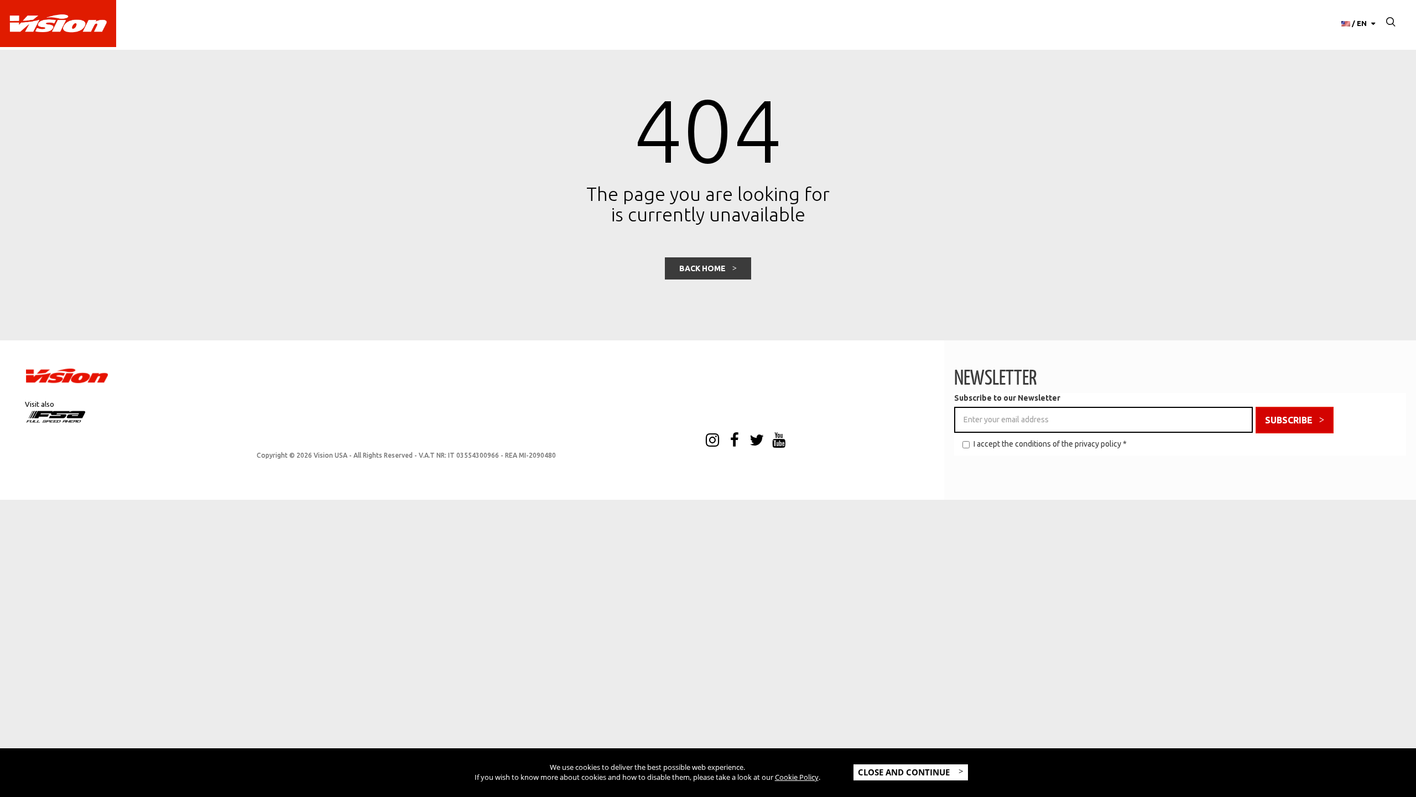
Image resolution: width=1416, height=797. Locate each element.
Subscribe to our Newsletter (1007, 398)
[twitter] (757, 441)
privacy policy (1098, 443)
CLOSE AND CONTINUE (905, 772)
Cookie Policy (797, 777)
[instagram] (712, 441)
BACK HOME (702, 268)
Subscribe (1289, 420)
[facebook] (734, 441)
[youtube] (779, 441)
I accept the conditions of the (1050, 443)
